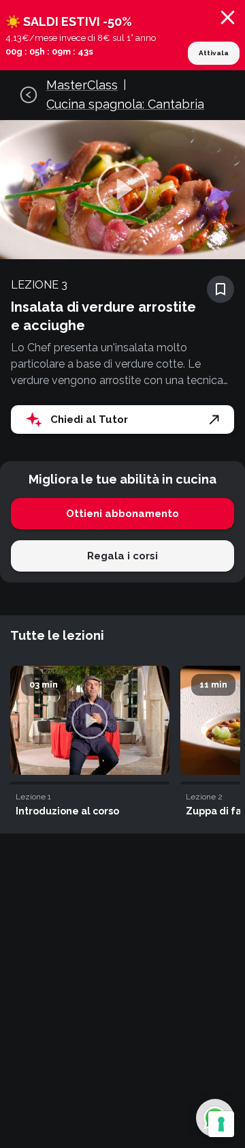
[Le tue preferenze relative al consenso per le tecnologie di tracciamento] (221, 1124)
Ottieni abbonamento (122, 513)
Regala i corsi (122, 556)
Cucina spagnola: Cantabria (125, 104)
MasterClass (82, 85)
